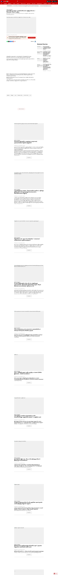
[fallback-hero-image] (40, 47)
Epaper (56, 573)
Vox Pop (53, 3)
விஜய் (12, 95)
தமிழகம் (5, 3)
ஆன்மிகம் (28, 3)
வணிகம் (45, 3)
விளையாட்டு (23, 3)
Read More (29, 157)
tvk (30, 95)
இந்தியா (10, 3)
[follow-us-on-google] (35, 41)
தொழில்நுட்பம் (39, 3)
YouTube (49, 3)
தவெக (8, 95)
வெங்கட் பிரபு (20, 95)
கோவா (33, 201)
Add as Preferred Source (31, 37)
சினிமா (18, 3)
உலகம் (14, 3)
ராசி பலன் (33, 3)
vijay (15, 95)
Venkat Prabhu (26, 95)
